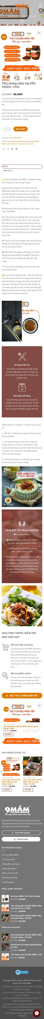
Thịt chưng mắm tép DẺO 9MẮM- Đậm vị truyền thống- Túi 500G (32, 782)
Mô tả (5, 166)
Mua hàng (20, 129)
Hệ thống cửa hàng (9, 877)
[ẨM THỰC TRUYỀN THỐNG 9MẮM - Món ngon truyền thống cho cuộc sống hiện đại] (22, 6)
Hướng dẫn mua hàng (10, 864)
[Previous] (5, 51)
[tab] (22, 166)
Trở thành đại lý (8, 882)
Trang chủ (12, 16)
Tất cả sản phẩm (8, 859)
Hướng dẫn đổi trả (9, 868)
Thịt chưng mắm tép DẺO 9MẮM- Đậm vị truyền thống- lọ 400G (20, 727)
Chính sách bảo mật (10, 873)
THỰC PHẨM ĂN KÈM (28, 16)
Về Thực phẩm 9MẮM (10, 855)
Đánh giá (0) (7, 171)
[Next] (38, 51)
